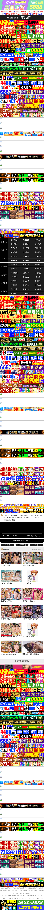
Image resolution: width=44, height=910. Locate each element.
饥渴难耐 (26, 256)
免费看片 (4, 291)
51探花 (38, 273)
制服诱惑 (38, 285)
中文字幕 (26, 248)
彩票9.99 (14, 269)
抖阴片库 (4, 283)
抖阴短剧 (26, 293)
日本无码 (38, 240)
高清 (28, 535)
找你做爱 (38, 256)
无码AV (4, 275)
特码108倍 (22, 545)
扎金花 (26, 269)
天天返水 (38, 269)
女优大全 (26, 277)
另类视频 (38, 252)
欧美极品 (26, 244)
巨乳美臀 (38, 248)
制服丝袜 (26, 252)
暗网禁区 (14, 285)
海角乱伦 (26, 285)
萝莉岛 (38, 277)
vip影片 (7, 545)
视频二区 (4, 250)
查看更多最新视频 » (22, 661)
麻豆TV (26, 273)
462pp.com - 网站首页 (19, 17)
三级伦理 (14, 248)
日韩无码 (38, 293)
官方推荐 (4, 267)
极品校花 (14, 293)
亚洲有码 (14, 244)
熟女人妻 (26, 281)
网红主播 (26, 240)
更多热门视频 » (37, 549)
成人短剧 (38, 289)
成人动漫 (38, 244)
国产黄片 (14, 281)
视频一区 (4, 242)
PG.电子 (36, 545)
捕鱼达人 (14, 264)
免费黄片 (38, 281)
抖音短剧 (14, 273)
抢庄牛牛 (26, 264)
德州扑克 (38, 264)
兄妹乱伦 (26, 289)
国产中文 (14, 289)
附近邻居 (14, 256)
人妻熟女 (14, 252)
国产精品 (14, 240)
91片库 (14, 277)
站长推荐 (4, 258)
